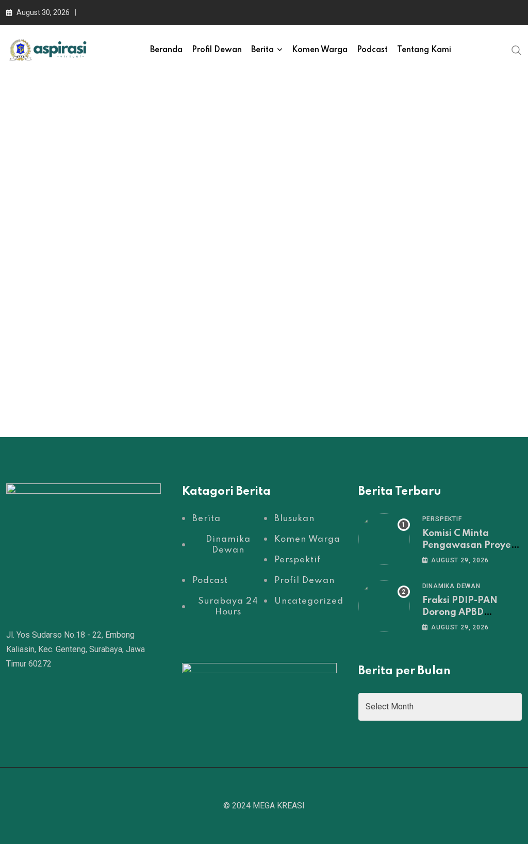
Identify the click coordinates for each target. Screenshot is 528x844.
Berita (262, 50)
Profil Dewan (217, 50)
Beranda (166, 50)
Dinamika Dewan (451, 586)
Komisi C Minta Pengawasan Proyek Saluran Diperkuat (469, 545)
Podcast (372, 50)
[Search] (517, 49)
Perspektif (442, 519)
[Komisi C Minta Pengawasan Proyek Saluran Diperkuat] (384, 539)
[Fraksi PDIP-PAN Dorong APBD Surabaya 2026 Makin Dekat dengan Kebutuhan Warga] (384, 606)
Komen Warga (320, 50)
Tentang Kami (424, 50)
